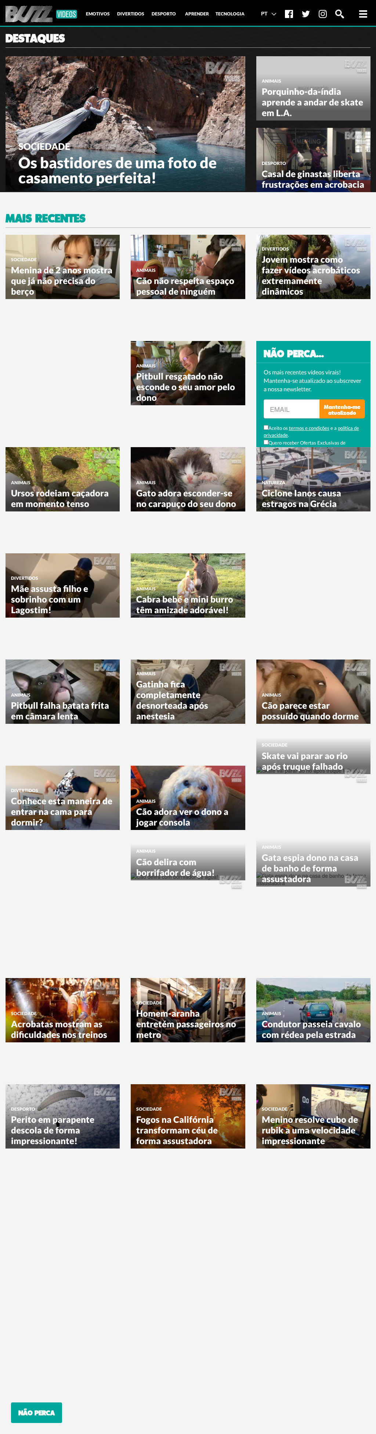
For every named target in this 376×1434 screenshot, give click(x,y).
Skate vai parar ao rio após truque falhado (305, 761)
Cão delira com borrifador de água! (175, 867)
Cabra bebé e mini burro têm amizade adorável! (184, 604)
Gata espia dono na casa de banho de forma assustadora (310, 868)
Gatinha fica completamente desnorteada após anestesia (172, 700)
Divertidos (275, 249)
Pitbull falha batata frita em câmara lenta (60, 710)
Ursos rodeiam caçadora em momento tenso (60, 498)
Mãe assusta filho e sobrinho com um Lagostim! (49, 599)
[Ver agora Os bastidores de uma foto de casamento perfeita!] (125, 122)
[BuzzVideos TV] (41, 14)
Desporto (274, 163)
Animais (271, 81)
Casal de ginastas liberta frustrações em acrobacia (313, 179)
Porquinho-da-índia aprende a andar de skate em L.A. (312, 102)
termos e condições (309, 428)
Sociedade (44, 146)
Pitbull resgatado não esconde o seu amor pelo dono (185, 387)
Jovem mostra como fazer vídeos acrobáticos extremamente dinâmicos (311, 275)
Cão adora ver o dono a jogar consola (182, 816)
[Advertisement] (61, 387)
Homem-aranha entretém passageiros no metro (186, 1024)
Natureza (273, 482)
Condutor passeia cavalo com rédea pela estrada (311, 1029)
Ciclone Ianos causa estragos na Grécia (301, 498)
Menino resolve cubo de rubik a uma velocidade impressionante (310, 1130)
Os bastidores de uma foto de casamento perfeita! (117, 170)
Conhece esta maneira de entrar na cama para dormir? (61, 811)
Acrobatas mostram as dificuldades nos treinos (59, 1029)
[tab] (98, 14)
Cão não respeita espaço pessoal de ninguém (185, 285)
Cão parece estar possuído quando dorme (310, 710)
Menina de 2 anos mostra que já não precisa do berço (61, 280)
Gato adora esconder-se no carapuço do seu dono (186, 498)
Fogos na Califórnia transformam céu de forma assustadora (177, 1130)
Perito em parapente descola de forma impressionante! (52, 1130)
